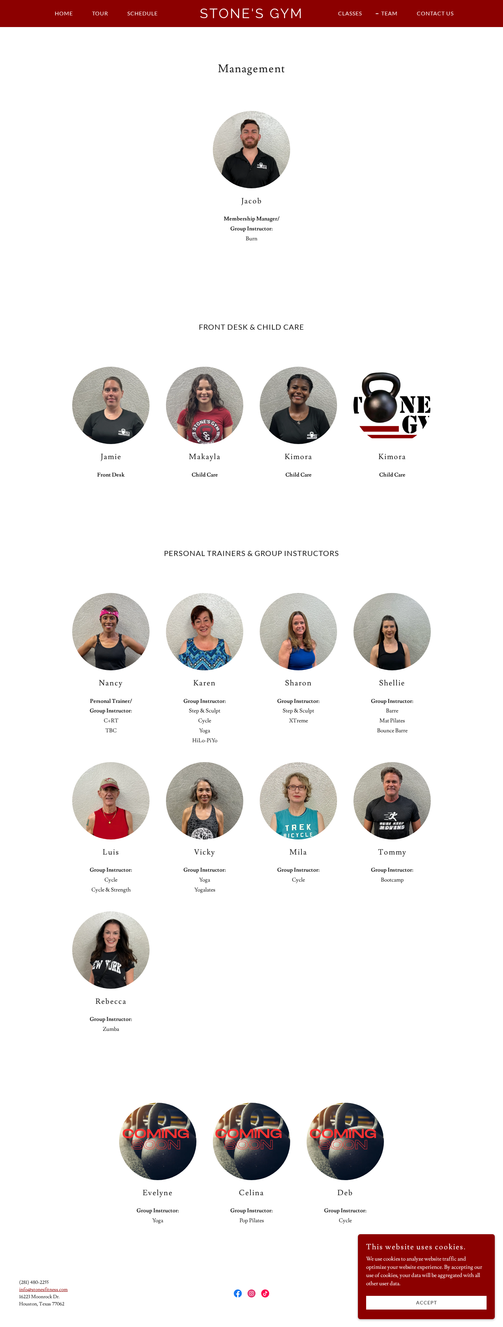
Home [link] (64, 13)
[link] (251, 16)
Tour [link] (100, 13)
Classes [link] (350, 13)
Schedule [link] (142, 13)
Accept (426, 1302)
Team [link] (389, 13)
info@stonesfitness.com (43, 1290)
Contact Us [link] (435, 13)
